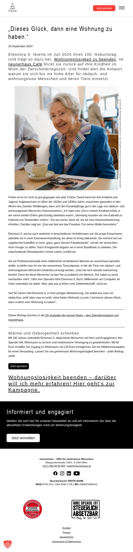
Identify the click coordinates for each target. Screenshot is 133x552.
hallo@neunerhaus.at (79, 466)
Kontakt (66, 527)
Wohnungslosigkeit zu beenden (85, 59)
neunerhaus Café (25, 64)
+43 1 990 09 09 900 (53, 466)
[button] (7, 544)
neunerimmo (66, 537)
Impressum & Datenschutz (66, 541)
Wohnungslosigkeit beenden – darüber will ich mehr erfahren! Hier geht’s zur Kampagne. (62, 383)
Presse (66, 532)
